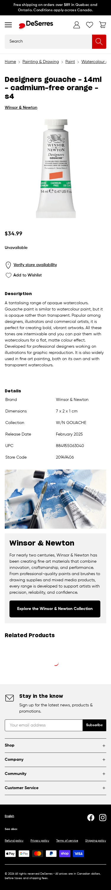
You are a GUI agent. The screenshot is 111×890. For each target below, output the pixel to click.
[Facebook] (90, 817)
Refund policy (14, 840)
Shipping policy (95, 840)
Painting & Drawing (40, 62)
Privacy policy (39, 840)
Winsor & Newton (21, 108)
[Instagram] (102, 817)
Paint (70, 62)
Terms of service (67, 840)
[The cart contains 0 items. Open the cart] (102, 24)
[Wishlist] (89, 24)
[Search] (99, 42)
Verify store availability (35, 265)
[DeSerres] (36, 25)
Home (10, 62)
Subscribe (94, 725)
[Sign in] (76, 24)
